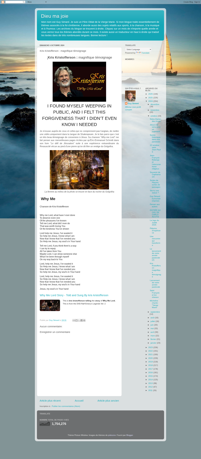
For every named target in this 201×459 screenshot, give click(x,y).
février (154, 339)
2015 (150, 376)
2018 (150, 365)
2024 (150, 101)
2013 (150, 383)
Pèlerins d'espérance (155, 230)
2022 (150, 351)
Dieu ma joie (54, 16)
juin (152, 325)
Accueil (79, 400)
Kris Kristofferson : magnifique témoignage (155, 270)
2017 (150, 369)
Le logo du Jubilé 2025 (154, 222)
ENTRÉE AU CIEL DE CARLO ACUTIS (155, 213)
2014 (150, 380)
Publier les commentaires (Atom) (66, 406)
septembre (155, 312)
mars (153, 336)
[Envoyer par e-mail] (73, 320)
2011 (150, 390)
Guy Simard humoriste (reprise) (155, 198)
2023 (150, 347)
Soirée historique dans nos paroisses (155, 138)
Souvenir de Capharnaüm (155, 174)
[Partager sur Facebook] (81, 320)
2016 (150, 373)
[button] (71, 206)
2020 (150, 358)
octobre (154, 116)
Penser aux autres (155, 205)
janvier (154, 343)
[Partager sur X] (79, 320)
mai (152, 328)
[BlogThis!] (76, 320)
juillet (153, 321)
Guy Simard (133, 104)
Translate (145, 53)
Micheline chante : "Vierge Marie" (154, 304)
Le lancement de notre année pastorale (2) (155, 254)
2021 (150, 354)
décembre (155, 104)
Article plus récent (50, 400)
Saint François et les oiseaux (154, 293)
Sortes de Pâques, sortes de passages (155, 183)
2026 (150, 94)
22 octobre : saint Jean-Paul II (155, 148)
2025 (150, 98)
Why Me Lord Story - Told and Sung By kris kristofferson (74, 295)
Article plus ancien (108, 400)
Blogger (129, 435)
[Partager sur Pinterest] (84, 320)
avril (153, 332)
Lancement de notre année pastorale (155, 283)
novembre (155, 110)
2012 (150, 387)
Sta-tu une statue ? (154, 192)
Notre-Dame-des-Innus (155, 120)
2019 (150, 362)
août (153, 318)
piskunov (112, 435)
